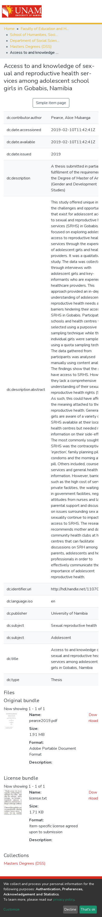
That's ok (88, 909)
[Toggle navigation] (95, 11)
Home (9, 28)
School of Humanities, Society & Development (34, 34)
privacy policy (63, 899)
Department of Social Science (34, 40)
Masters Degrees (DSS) (31, 46)
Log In (80, 11)
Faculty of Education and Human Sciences (45, 28)
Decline (70, 909)
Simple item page (51, 103)
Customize (11, 909)
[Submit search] (70, 11)
